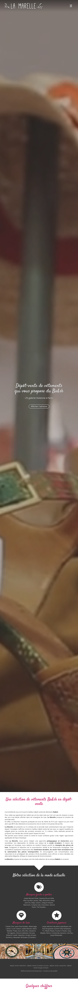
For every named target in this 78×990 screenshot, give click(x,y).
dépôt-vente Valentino (18, 966)
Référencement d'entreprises (31, 971)
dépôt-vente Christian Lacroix (37, 966)
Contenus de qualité (50, 971)
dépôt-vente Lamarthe (58, 966)
